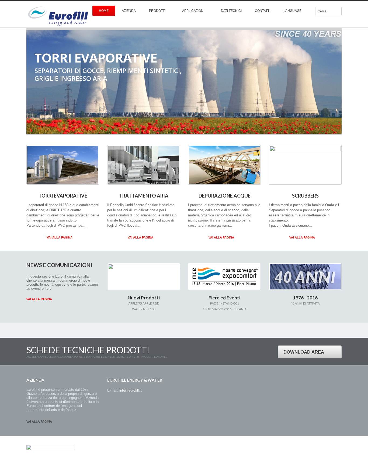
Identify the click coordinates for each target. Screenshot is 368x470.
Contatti (262, 11)
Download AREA (303, 352)
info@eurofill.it (130, 390)
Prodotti (157, 11)
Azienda (129, 11)
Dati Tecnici (231, 11)
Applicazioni (193, 11)
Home (104, 11)
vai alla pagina (39, 421)
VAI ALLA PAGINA (59, 237)
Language (292, 11)
